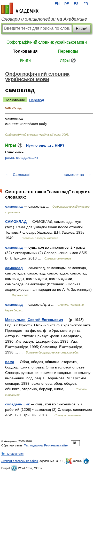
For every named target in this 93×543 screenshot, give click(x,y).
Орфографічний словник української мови (46, 42)
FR (85, 4)
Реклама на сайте (56, 445)
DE (66, 4)
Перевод (36, 100)
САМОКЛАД (16, 221)
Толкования (25, 51)
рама (9, 157)
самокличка (74, 174)
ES (76, 4)
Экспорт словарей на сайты (19, 460)
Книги (25, 60)
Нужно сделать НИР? (45, 145)
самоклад (14, 206)
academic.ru (19, 8)
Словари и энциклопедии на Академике (44, 19)
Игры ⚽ (68, 60)
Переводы (68, 51)
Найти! (81, 29)
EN (57, 4)
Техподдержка (33, 445)
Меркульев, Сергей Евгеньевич (34, 320)
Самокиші (21, 174)
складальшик (27, 157)
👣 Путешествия (12, 453)
